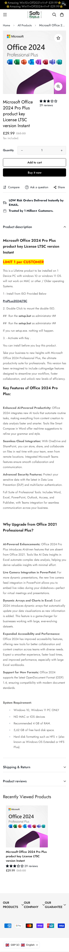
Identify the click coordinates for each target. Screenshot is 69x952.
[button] (48, 101)
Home (6, 25)
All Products (25, 25)
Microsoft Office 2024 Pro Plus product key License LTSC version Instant (26, 856)
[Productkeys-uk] (34, 14)
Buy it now (34, 172)
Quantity (8, 150)
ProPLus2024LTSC (15, 301)
